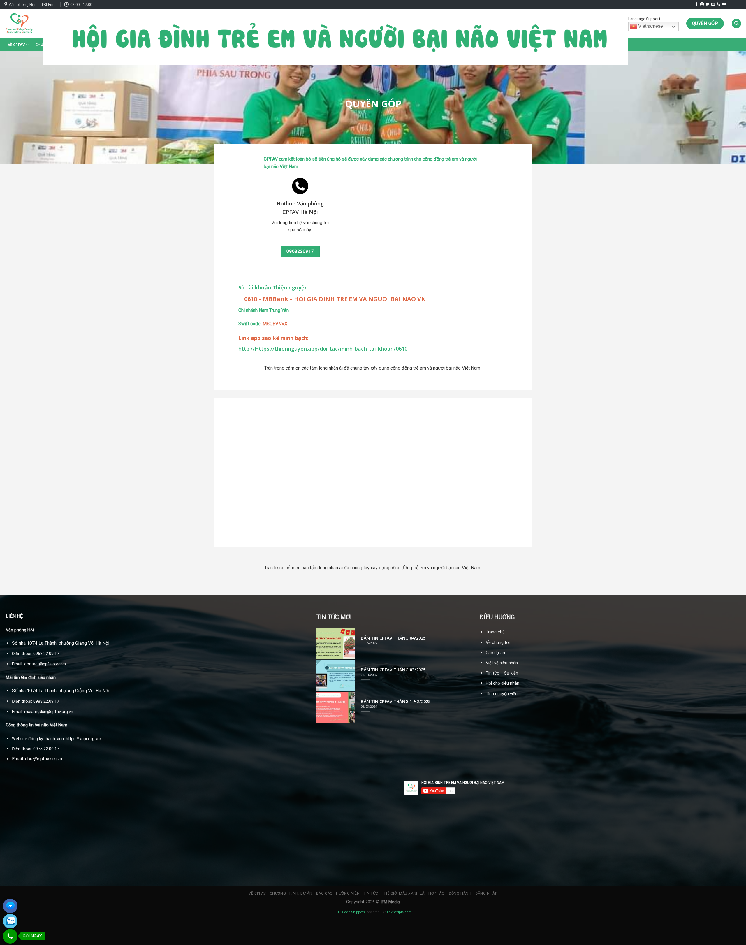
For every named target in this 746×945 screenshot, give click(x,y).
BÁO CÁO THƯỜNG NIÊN (338, 893)
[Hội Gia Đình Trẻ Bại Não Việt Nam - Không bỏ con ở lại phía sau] (19, 23)
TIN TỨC (371, 893)
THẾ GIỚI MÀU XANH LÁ (403, 893)
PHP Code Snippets (349, 912)
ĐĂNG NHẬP (486, 893)
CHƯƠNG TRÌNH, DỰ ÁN (291, 893)
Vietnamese (650, 26)
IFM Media (390, 902)
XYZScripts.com (399, 912)
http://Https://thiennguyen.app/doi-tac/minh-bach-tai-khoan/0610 (322, 348)
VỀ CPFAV (16, 44)
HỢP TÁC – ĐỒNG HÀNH (449, 893)
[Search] (736, 23)
